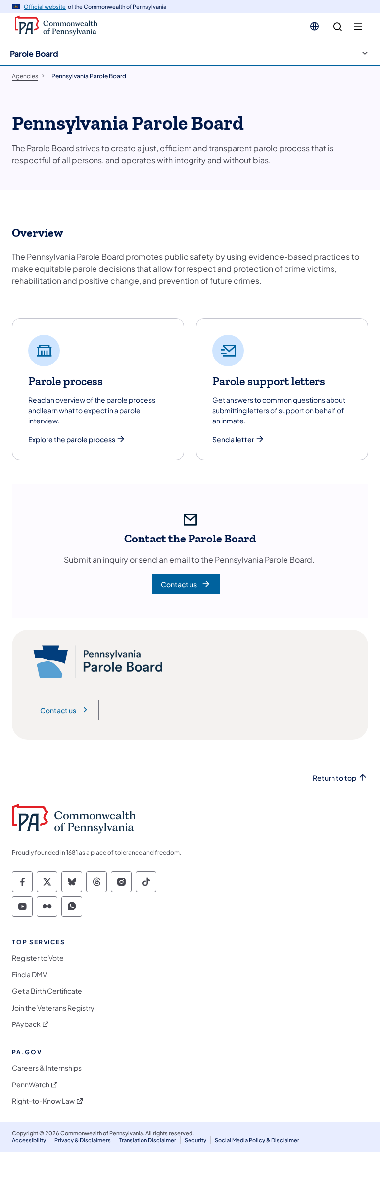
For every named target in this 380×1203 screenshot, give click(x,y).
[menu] (358, 27)
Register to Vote (38, 958)
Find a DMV (29, 974)
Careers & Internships (47, 1068)
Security (195, 1140)
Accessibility (29, 1140)
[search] (338, 27)
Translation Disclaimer (147, 1140)
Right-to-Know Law (43, 1101)
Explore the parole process (71, 439)
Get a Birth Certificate (47, 991)
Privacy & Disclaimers (82, 1140)
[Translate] (314, 26)
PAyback (26, 1024)
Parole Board (34, 53)
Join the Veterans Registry (53, 1008)
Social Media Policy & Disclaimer (257, 1140)
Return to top (334, 778)
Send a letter (233, 439)
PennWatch (30, 1085)
